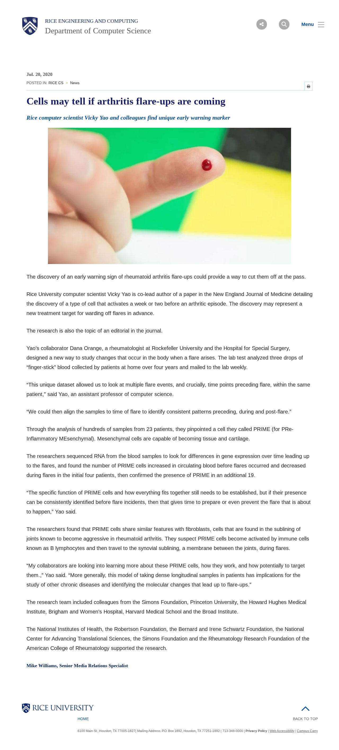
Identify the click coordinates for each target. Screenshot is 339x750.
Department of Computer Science (98, 30)
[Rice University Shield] (30, 26)
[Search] (284, 24)
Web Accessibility (282, 731)
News (74, 83)
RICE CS (55, 83)
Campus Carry (307, 731)
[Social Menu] (261, 24)
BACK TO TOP (305, 719)
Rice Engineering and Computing (91, 21)
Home (83, 719)
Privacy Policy (256, 731)
